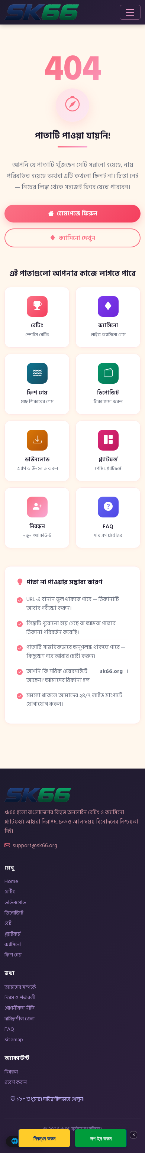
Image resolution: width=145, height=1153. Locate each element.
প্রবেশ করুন (15, 1082)
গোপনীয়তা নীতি (19, 1008)
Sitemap (13, 1039)
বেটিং (9, 892)
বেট (8, 923)
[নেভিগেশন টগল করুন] (130, 12)
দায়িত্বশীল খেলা (19, 1019)
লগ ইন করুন (101, 1138)
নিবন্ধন (11, 1072)
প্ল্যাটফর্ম (12, 934)
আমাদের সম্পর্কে (20, 987)
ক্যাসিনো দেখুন (77, 238)
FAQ (9, 1029)
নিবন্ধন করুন (44, 1138)
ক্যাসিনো (12, 944)
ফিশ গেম (13, 955)
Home (11, 881)
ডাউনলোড (15, 902)
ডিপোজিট (13, 913)
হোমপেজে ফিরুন (77, 213)
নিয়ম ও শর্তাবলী (19, 997)
